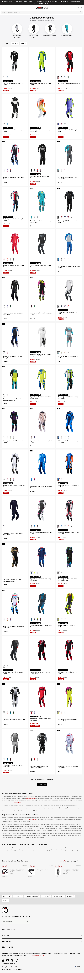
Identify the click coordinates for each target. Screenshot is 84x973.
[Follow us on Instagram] (3, 960)
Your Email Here (7, 921)
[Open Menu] (2, 7)
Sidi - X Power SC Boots (57, 878)
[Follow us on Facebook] (7, 960)
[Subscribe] (28, 921)
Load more (42, 784)
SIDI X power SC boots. (63, 869)
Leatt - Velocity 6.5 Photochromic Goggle (31, 877)
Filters (14, 43)
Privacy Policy (5, 966)
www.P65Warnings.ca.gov (36, 955)
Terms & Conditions (16, 966)
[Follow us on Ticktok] (16, 960)
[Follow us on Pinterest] (12, 960)
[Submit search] (81, 12)
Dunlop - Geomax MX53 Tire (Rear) (4, 877)
